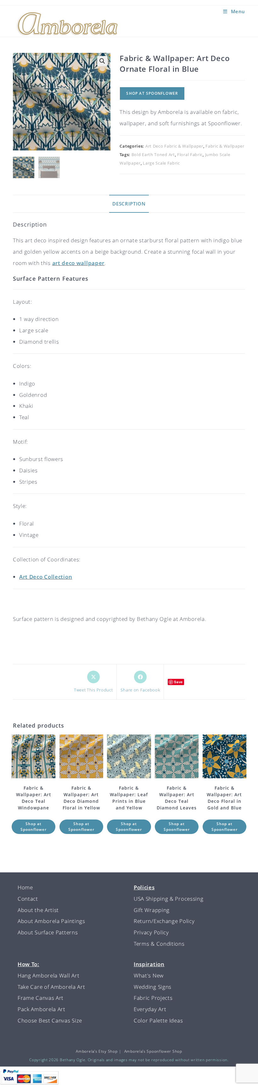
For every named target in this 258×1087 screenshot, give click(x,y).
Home (25, 887)
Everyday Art (150, 1009)
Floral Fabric (190, 154)
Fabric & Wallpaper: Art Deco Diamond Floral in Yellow (81, 798)
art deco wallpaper (78, 263)
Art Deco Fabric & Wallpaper (174, 146)
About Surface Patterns (48, 932)
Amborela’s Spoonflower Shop (153, 1051)
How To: (28, 964)
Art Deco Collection (45, 576)
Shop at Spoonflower (152, 93)
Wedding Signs (152, 986)
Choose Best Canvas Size (50, 1020)
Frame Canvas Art (41, 997)
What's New (149, 975)
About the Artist (38, 910)
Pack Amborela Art (41, 1009)
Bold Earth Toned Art (153, 154)
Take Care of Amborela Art (51, 986)
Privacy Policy (151, 932)
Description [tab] (129, 203)
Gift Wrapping (152, 910)
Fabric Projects (153, 997)
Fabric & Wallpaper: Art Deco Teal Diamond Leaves (177, 798)
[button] (102, 61)
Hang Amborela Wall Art (48, 975)
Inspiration (149, 964)
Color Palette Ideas (158, 1020)
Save (178, 681)
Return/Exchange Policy (164, 921)
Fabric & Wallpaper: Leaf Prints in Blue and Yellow (129, 798)
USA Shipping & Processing (169, 898)
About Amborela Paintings (51, 921)
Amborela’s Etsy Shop (96, 1051)
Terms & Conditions (159, 943)
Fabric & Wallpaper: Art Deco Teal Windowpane (33, 798)
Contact (28, 898)
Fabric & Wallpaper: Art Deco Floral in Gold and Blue (224, 798)
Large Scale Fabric (161, 163)
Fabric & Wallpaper (224, 146)
